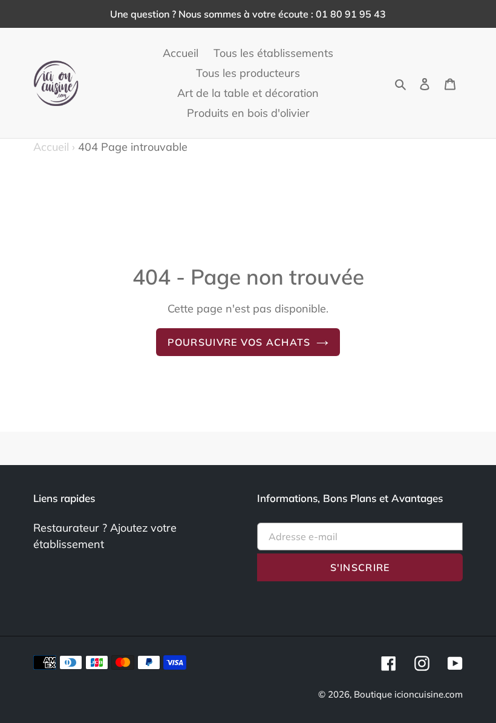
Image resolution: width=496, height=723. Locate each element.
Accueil (54, 147)
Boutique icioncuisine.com (408, 694)
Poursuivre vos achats (239, 342)
